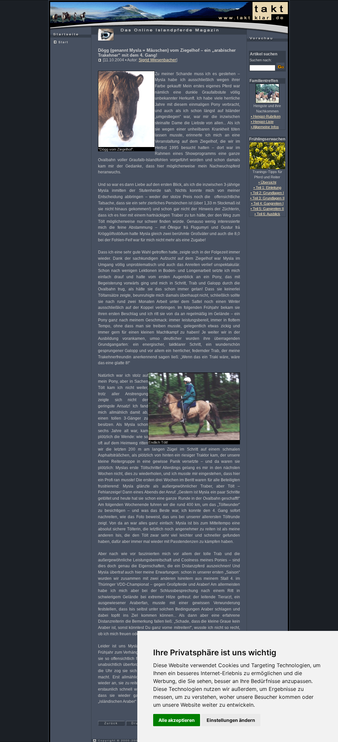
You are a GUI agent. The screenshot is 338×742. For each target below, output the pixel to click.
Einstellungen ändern (231, 720)
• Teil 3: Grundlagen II (267, 198)
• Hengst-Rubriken (266, 116)
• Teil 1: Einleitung (267, 188)
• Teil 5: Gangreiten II (267, 209)
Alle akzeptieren (176, 720)
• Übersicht (267, 182)
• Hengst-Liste (262, 122)
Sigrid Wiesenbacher (157, 60)
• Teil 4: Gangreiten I (267, 203)
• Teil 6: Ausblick (267, 214)
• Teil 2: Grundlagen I (267, 193)
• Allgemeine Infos (265, 127)
